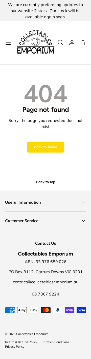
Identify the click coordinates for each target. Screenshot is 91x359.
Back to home (45, 147)
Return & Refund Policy (21, 342)
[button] (82, 42)
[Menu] (8, 42)
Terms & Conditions (55, 342)
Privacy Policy (14, 346)
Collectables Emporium (32, 334)
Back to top (45, 182)
